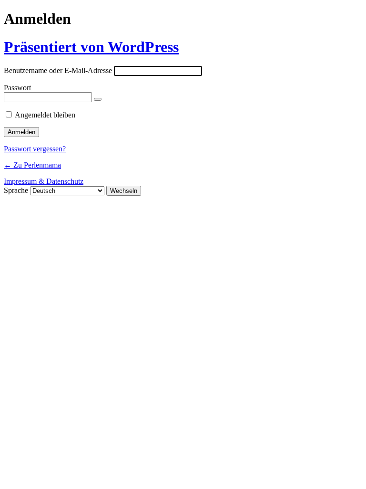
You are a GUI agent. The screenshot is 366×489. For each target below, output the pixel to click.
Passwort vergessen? (35, 149)
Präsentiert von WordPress (91, 46)
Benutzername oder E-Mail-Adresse (58, 70)
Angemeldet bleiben (45, 115)
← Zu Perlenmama (32, 165)
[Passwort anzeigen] (98, 99)
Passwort (17, 88)
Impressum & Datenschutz (43, 181)
